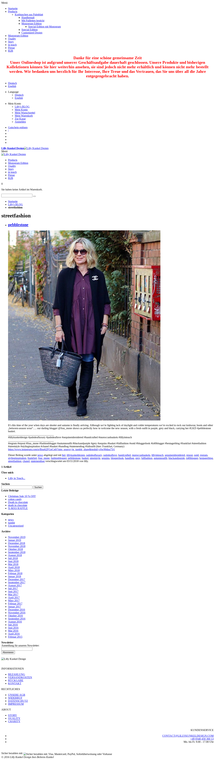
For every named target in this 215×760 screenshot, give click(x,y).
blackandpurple (176, 458)
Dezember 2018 (16, 543)
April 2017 (14, 597)
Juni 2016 (13, 627)
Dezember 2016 (16, 609)
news (40, 455)
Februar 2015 (15, 636)
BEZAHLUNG (16, 674)
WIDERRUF (15, 697)
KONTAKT (14, 683)
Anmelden (20, 121)
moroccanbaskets (141, 455)
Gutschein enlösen (18, 127)
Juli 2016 (13, 624)
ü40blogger (192, 458)
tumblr (11, 522)
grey (137, 458)
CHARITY (14, 721)
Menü (4, 151)
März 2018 (14, 570)
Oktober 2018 (15, 549)
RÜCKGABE (15, 680)
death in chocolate (17, 505)
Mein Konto (21, 109)
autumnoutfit (160, 458)
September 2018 (16, 552)
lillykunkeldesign (76, 455)
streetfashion (14, 461)
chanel (26, 461)
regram (203, 455)
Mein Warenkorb (24, 115)
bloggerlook (117, 458)
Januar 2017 (14, 606)
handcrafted (124, 455)
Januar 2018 (14, 576)
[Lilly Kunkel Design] (13, 154)
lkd (63, 455)
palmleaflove (110, 455)
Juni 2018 (13, 561)
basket (85, 458)
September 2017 (16, 582)
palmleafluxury (94, 455)
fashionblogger (59, 458)
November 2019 (16, 537)
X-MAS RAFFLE (18, 508)
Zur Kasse (20, 118)
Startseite (13, 201)
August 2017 (15, 585)
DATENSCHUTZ (18, 700)
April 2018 (14, 567)
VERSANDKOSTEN (20, 677)
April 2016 (14, 633)
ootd (196, 455)
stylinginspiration (17, 458)
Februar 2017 (15, 603)
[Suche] (34, 196)
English (12, 86)
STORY (12, 715)
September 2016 (16, 618)
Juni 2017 (13, 591)
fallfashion (146, 458)
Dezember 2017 (16, 579)
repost (189, 455)
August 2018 (15, 555)
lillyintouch (157, 455)
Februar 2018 (15, 573)
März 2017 (14, 600)
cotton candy (15, 499)
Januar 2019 (14, 540)
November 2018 (16, 546)
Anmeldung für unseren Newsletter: (20, 645)
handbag (129, 458)
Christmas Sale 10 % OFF (22, 496)
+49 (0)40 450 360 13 (202, 738)
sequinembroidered (175, 455)
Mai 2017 (13, 594)
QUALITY (14, 718)
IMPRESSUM (16, 703)
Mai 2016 (13, 630)
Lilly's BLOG (22, 106)
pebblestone (18, 224)
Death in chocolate (18, 502)
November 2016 (16, 612)
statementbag (38, 461)
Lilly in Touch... (16, 478)
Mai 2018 (13, 564)
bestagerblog (206, 458)
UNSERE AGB (16, 694)
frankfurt (32, 458)
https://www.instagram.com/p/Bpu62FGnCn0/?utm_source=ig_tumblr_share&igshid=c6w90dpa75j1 (61, 449)
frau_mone (44, 458)
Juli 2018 (13, 558)
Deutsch (12, 83)
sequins (106, 458)
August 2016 (15, 621)
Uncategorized (16, 525)
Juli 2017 (13, 588)
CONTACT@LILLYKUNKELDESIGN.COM (188, 735)
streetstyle (95, 458)
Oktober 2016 (15, 615)
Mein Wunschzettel (25, 112)
